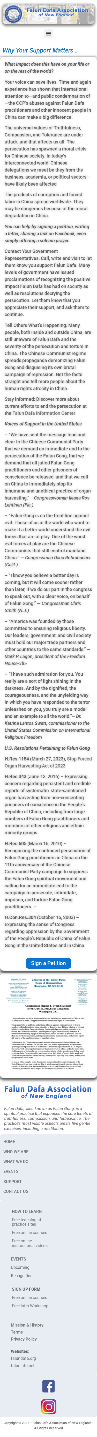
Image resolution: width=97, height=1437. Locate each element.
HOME (9, 1141)
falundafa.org (23, 1358)
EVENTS (11, 1171)
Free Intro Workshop (30, 1305)
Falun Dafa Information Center (43, 413)
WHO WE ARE (15, 1151)
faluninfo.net (22, 1365)
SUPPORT (12, 1181)
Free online (22, 1240)
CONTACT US (15, 1191)
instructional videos (30, 1245)
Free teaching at (26, 1219)
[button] (48, 33)
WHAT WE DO (15, 1161)
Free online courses (29, 1232)
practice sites (24, 1224)
